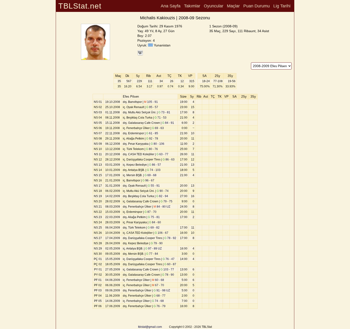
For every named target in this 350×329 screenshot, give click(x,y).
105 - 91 (151, 102)
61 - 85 (152, 133)
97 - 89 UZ (153, 248)
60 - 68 (158, 280)
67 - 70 (158, 285)
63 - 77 (162, 154)
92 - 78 (152, 138)
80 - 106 (157, 143)
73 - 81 (164, 112)
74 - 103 (153, 170)
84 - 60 (155, 222)
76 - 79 (159, 306)
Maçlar (233, 6)
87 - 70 (150, 212)
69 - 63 (158, 128)
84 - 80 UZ (162, 206)
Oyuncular (213, 6)
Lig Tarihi (281, 6)
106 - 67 (161, 232)
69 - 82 (154, 227)
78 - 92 (170, 238)
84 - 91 (168, 123)
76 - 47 (169, 259)
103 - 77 (167, 269)
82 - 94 (162, 196)
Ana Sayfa (170, 6)
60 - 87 (170, 264)
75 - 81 (154, 217)
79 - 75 (166, 201)
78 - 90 (168, 274)
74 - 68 (158, 301)
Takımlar (192, 6)
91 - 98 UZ (162, 290)
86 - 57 (155, 164)
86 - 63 (169, 159)
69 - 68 (150, 175)
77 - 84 (152, 253)
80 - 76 (152, 149)
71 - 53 (160, 117)
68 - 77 (159, 295)
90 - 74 (163, 191)
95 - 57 (152, 107)
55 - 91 (154, 185)
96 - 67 (148, 180)
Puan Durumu (256, 6)
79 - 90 (157, 243)
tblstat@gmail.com (150, 327)
